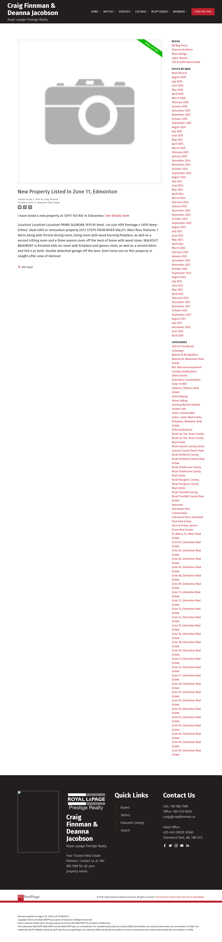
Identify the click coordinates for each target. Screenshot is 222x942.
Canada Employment (184, 371)
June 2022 (177, 285)
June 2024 (177, 185)
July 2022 (177, 281)
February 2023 (180, 252)
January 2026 (179, 106)
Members (179, 11)
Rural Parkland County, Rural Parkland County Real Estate (188, 458)
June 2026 (177, 85)
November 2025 (181, 114)
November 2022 (181, 264)
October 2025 (180, 118)
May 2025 (177, 139)
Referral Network (182, 429)
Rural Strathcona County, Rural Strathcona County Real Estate (186, 471)
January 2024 (179, 206)
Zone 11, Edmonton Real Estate (44, 202)
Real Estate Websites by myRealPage (187, 897)
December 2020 (181, 327)
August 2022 (179, 277)
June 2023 (177, 235)
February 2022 (180, 297)
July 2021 (177, 323)
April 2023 (177, 243)
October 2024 (180, 168)
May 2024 (177, 189)
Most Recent (179, 73)
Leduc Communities (183, 413)
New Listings (179, 53)
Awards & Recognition (185, 354)
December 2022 (181, 260)
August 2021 (179, 318)
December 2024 (181, 160)
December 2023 (181, 210)
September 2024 (181, 173)
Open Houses (180, 58)
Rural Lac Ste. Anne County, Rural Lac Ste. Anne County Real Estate (188, 438)
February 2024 (180, 202)
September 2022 (181, 273)
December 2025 (181, 110)
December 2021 (181, 302)
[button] (203, 11)
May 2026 (177, 89)
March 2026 (179, 98)
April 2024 (177, 193)
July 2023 (177, 231)
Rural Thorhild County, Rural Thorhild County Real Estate (188, 496)
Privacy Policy (162, 897)
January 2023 (179, 256)
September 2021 (181, 314)
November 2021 (181, 306)
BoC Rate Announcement (187, 367)
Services (124, 11)
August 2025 (179, 127)
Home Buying (180, 396)
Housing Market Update (186, 404)
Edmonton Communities (186, 379)
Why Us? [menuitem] (108, 11)
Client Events (179, 375)
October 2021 (179, 310)
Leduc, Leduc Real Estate (187, 417)
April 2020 (177, 335)
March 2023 (178, 247)
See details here (117, 216)
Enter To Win (179, 383)
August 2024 (179, 177)
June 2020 (177, 331)
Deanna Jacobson (182, 49)
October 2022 (180, 268)
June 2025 (177, 135)
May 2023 (177, 239)
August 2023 (179, 227)
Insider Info (179, 408)
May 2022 (177, 289)
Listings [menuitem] (140, 11)
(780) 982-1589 (203, 11)
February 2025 (180, 152)
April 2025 (177, 143)
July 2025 (177, 131)
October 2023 (180, 218)
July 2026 (177, 81)
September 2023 (181, 223)
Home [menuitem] (94, 11)
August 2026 (179, 77)
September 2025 (181, 123)
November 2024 (181, 164)
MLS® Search (159, 11)
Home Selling (179, 400)
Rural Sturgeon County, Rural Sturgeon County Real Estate (185, 484)
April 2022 (177, 293)
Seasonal (177, 504)
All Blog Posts (180, 45)
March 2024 (179, 198)
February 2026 (180, 102)
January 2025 (179, 156)
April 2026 (177, 93)
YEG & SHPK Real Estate (186, 62)
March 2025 (178, 148)
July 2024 (177, 181)
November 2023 (181, 214)
